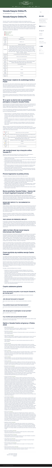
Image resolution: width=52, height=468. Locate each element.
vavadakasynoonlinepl (20, 13)
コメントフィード (41, 52)
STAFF (33, 6)
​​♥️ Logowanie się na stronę (8, 35)
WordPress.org (41, 53)
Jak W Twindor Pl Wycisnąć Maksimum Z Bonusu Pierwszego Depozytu (12, 454)
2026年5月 (40, 33)
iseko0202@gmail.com (8, 13)
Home (13, 6)
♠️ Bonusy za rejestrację (8, 31)
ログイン (40, 49)
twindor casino (41, 41)
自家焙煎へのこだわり (18, 6)
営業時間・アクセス (37, 6)
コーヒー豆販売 (29, 6)
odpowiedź (12, 327)
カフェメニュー (24, 6)
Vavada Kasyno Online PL (43, 22)
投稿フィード (41, 50)
